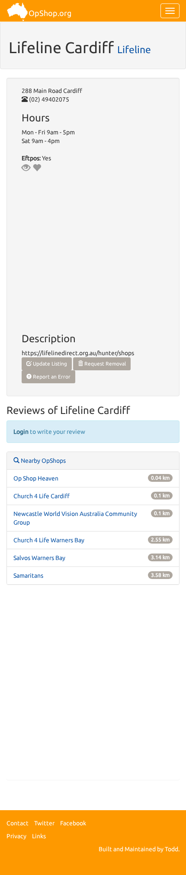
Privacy (16, 836)
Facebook (73, 823)
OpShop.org (50, 13)
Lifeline (134, 49)
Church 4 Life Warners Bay (48, 540)
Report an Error (51, 376)
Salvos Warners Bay (39, 557)
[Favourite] (36, 167)
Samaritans (28, 575)
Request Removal (104, 363)
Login (21, 431)
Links (39, 836)
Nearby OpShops (42, 460)
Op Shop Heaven (35, 478)
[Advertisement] (93, 687)
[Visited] (26, 167)
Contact (17, 823)
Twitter (44, 823)
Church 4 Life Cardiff (41, 496)
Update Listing (49, 363)
